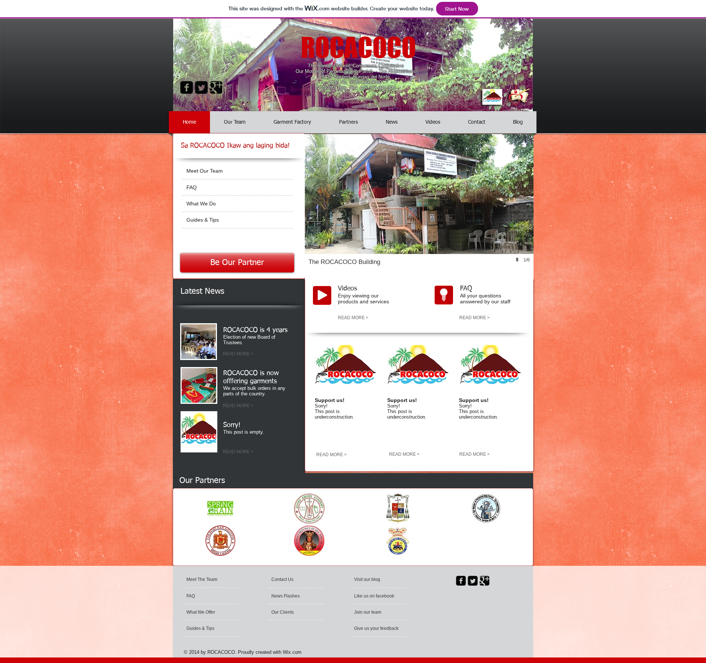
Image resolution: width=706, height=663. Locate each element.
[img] (220, 509)
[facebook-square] (186, 87)
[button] (419, 207)
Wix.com (292, 652)
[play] (518, 259)
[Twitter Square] (201, 87)
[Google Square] (216, 87)
